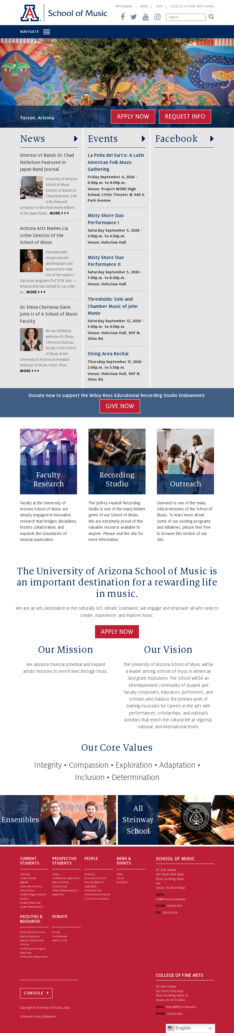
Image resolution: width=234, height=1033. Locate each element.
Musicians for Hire (95, 878)
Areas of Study (28, 878)
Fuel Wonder (59, 936)
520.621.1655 (174, 905)
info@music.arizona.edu (171, 899)
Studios (24, 898)
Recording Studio (117, 479)
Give (159, 6)
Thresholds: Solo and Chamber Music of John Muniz (113, 306)
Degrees (24, 882)
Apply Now (133, 116)
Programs (124, 6)
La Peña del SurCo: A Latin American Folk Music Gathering (116, 162)
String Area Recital (108, 353)
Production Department (34, 956)
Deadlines (57, 894)
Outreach (185, 484)
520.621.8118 (169, 912)
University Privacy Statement (38, 1016)
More (55, 213)
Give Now (120, 406)
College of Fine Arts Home (192, 6)
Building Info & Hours (32, 932)
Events (103, 139)
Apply (144, 6)
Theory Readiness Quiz (65, 890)
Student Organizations (33, 894)
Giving (56, 932)
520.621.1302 (174, 1013)
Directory (89, 874)
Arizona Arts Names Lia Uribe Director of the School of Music (44, 235)
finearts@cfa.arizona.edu (181, 1006)
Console (34, 993)
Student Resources (30, 902)
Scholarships (59, 886)
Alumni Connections (96, 898)
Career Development (31, 906)
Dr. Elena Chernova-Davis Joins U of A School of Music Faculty (49, 314)
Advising (25, 874)
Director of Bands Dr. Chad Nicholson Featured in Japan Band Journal (47, 162)
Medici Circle (59, 940)
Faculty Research (48, 479)
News (32, 139)
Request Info (185, 116)
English (182, 1028)
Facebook (176, 139)
